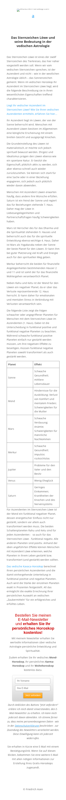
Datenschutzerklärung (27, 725)
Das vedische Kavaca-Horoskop (25, 566)
